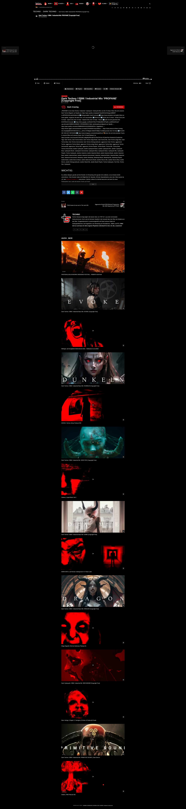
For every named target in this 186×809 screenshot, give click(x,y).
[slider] (90, 79)
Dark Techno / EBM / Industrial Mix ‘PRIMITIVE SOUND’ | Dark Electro (80, 757)
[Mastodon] (123, 7)
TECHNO (37, 11)
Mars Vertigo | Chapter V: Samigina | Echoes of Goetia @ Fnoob (78, 720)
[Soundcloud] (132, 7)
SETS (98, 805)
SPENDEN (85, 805)
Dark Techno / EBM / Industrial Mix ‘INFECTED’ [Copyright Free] (78, 460)
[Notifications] (147, 7)
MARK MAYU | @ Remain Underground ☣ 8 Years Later (76, 571)
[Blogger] (138, 7)
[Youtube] (120, 7)
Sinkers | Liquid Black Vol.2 (68, 497)
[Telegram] (126, 7)
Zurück (63, 201)
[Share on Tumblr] (77, 192)
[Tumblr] (80, 230)
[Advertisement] (93, 793)
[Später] (144, 7)
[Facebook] (112, 7)
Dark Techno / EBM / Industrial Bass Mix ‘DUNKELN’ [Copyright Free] (80, 386)
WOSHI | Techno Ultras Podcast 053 (71, 423)
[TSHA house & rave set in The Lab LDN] (63, 205)
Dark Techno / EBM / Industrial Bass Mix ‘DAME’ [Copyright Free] (79, 534)
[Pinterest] (118, 7)
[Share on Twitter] (68, 192)
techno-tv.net (110, 805)
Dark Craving (73, 107)
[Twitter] (115, 7)
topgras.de (106, 805)
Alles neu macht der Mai (43, 7)
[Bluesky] (135, 7)
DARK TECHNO (49, 11)
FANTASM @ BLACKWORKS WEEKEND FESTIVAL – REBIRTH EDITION (81, 274)
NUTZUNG (95, 805)
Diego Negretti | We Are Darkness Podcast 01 (73, 646)
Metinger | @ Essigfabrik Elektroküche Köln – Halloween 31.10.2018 (79, 348)
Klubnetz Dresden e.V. (72, 179)
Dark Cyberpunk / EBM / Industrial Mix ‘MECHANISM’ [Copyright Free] (80, 683)
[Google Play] (129, 7)
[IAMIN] (141, 7)
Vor (124, 201)
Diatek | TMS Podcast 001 (68, 794)
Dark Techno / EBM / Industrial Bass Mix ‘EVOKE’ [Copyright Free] (79, 311)
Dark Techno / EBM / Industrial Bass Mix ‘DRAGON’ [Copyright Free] (80, 609)
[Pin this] (81, 192)
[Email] (86, 230)
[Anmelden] (150, 7)
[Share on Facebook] (64, 192)
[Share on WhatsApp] (73, 192)
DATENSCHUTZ (90, 805)
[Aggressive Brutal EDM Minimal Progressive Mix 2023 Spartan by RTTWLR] (122, 205)
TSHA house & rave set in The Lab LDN (77, 205)
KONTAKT (101, 805)
